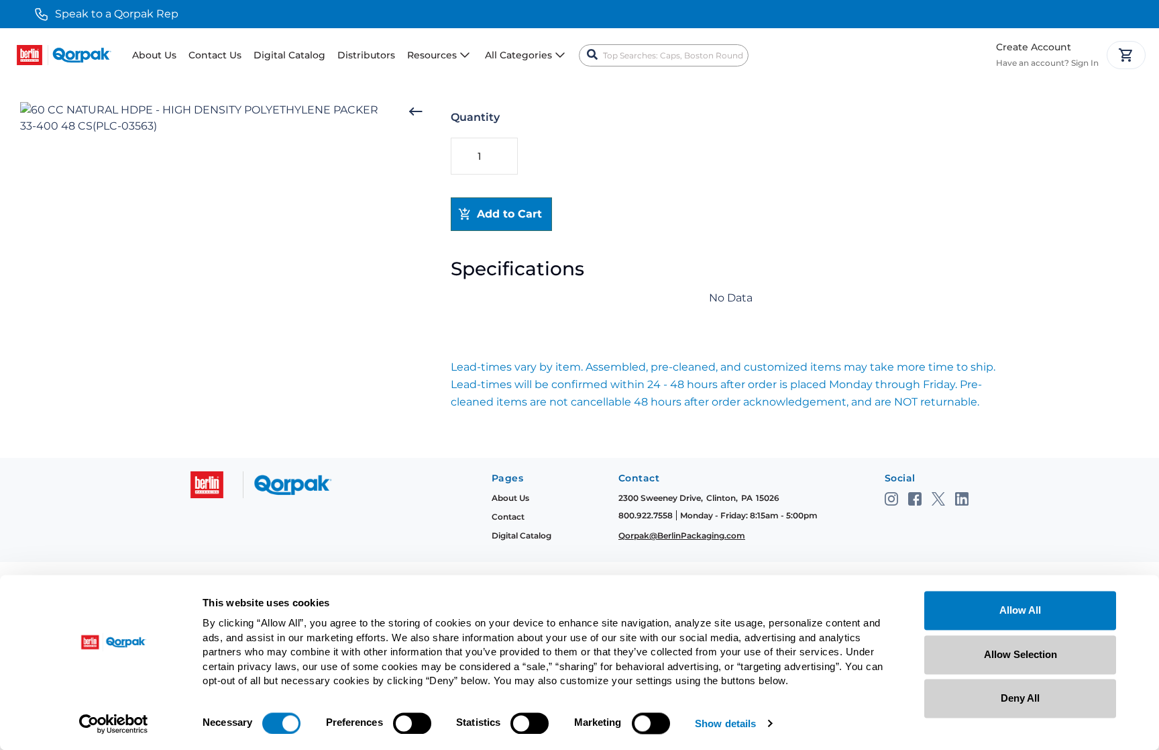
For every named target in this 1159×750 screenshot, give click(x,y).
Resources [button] (432, 55)
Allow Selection (1020, 654)
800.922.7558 (645, 515)
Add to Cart (509, 213)
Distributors (366, 55)
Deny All (1020, 698)
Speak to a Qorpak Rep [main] (116, 13)
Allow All (1020, 610)
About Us (154, 55)
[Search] (592, 55)
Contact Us (214, 55)
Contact (508, 517)
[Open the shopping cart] (1126, 55)
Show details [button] (725, 724)
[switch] (412, 723)
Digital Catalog (289, 55)
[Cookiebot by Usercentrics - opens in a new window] (113, 724)
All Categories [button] (518, 55)
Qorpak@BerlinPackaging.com (681, 535)
